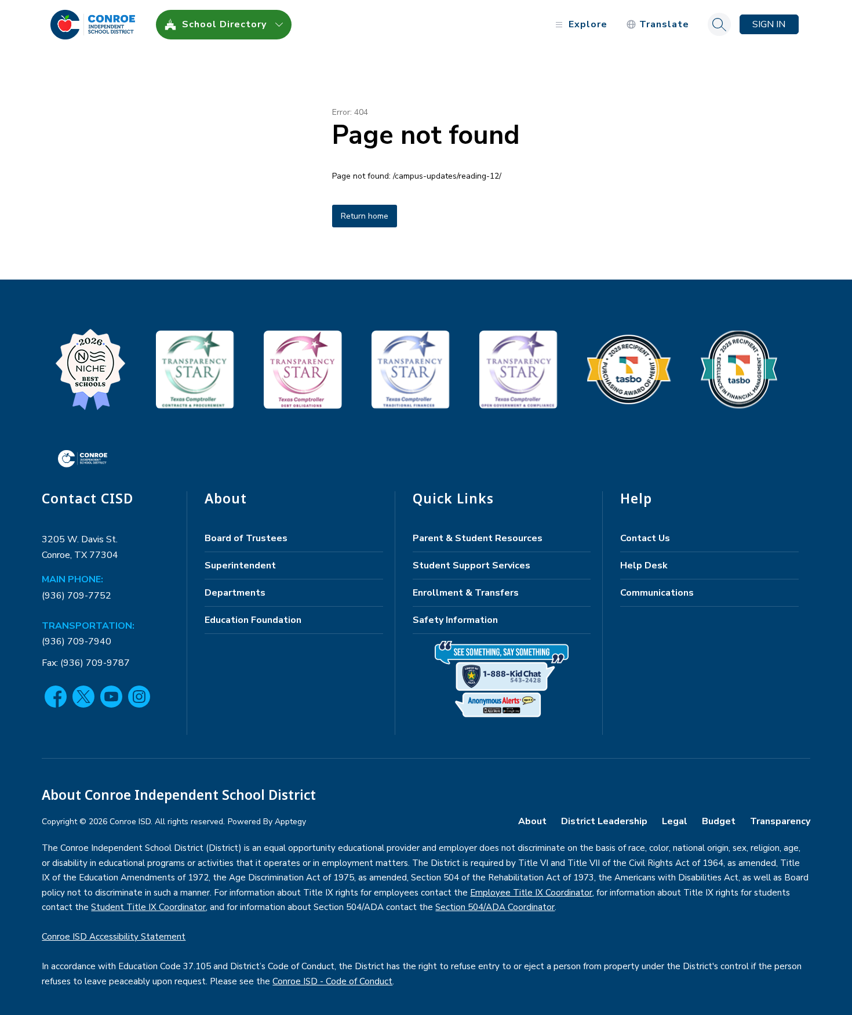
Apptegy (290, 821)
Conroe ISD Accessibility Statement (113, 936)
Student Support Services (471, 565)
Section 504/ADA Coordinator (495, 907)
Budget (719, 821)
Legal (674, 821)
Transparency (780, 821)
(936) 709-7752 (76, 595)
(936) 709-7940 (76, 641)
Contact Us (645, 538)
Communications (657, 592)
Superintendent (240, 565)
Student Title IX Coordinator (148, 907)
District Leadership (604, 821)
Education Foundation (253, 620)
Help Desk (644, 565)
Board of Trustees (246, 538)
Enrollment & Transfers (466, 592)
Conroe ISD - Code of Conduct (332, 981)
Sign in (768, 24)
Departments (235, 592)
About (532, 821)
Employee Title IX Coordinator (531, 892)
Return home (364, 216)
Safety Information (455, 620)
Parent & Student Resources (477, 538)
